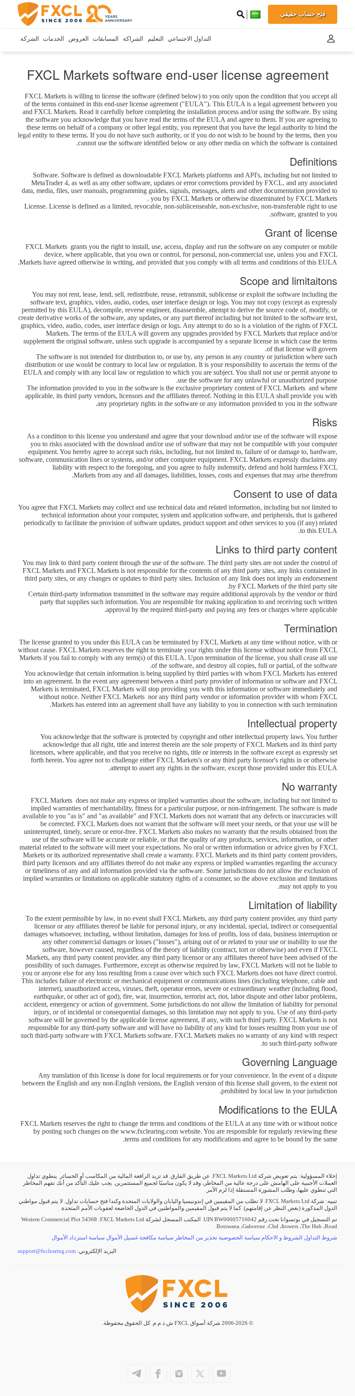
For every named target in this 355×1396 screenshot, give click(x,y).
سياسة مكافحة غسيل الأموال (140, 1237)
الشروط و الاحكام (282, 1237)
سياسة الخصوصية (239, 1237)
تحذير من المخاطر (196, 1237)
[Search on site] (241, 15)
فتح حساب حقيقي (303, 14)
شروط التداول (320, 1237)
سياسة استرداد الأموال (78, 1237)
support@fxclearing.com (47, 1251)
